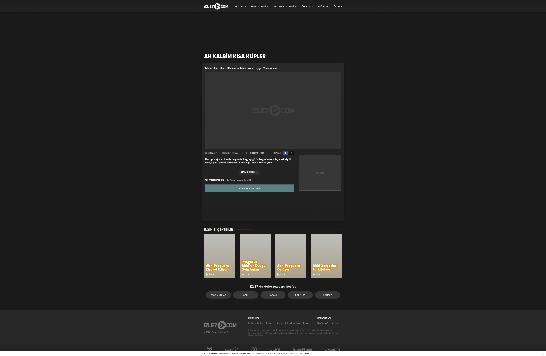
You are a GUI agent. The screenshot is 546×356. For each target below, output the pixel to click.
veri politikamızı (290, 353)
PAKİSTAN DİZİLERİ (284, 7)
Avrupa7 (254, 350)
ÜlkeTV (275, 350)
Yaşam (273, 295)
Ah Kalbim (213, 153)
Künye (279, 323)
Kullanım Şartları (255, 323)
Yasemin (332, 350)
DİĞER (322, 7)
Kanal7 (209, 350)
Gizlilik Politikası (292, 323)
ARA (339, 7)
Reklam (269, 323)
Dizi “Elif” (335, 323)
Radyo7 (231, 350)
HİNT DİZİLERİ (258, 7)
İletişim (306, 323)
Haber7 (302, 350)
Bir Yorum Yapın (251, 189)
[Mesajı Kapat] (543, 353)
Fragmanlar (218, 295)
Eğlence (300, 295)
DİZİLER (239, 7)
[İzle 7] (216, 6)
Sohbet (327, 295)
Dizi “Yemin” (322, 323)
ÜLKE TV (306, 7)
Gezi (245, 295)
